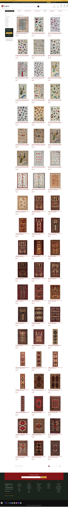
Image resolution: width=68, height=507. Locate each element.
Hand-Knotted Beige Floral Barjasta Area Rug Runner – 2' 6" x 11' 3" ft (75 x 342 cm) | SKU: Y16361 (23, 412)
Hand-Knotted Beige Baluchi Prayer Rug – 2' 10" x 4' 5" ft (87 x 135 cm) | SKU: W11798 (38, 211)
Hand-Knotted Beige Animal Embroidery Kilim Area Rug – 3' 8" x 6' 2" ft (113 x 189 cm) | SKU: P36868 (39, 100)
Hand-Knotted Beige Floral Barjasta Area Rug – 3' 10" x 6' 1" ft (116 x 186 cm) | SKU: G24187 (55, 434)
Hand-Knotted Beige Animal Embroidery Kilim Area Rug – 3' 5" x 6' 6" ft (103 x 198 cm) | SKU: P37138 (22, 100)
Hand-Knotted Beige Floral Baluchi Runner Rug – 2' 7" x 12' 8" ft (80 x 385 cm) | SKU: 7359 (23, 367)
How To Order (29, 485)
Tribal (19, 486)
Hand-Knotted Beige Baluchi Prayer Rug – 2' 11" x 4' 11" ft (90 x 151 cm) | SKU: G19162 (55, 234)
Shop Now (49, 2)
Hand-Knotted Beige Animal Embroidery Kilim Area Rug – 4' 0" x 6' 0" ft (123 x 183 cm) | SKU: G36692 (39, 122)
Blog (39, 489)
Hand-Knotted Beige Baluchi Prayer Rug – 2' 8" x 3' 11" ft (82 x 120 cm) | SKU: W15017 (23, 301)
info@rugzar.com (38, 505)
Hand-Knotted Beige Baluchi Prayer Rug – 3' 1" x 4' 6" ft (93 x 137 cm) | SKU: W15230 (55, 323)
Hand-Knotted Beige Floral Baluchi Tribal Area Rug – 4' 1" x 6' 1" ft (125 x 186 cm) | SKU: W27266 (55, 390)
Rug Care (39, 486)
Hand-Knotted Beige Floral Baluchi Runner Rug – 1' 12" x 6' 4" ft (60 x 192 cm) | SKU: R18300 (54, 345)
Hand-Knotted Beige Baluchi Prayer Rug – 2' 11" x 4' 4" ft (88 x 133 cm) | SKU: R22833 (55, 256)
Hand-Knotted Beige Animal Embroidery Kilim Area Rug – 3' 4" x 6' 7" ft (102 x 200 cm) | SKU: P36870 (55, 78)
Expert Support (54, 2)
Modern (19, 489)
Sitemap (39, 490)
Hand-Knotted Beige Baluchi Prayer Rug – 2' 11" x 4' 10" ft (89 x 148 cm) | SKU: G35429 (38, 234)
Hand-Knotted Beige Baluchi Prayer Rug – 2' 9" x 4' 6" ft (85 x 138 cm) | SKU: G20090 (23, 323)
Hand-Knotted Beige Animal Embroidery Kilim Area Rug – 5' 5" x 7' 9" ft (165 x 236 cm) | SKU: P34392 (22, 167)
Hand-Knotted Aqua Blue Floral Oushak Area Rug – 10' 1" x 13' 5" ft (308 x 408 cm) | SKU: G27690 (23, 33)
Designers (48, 485)
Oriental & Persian (19, 485)
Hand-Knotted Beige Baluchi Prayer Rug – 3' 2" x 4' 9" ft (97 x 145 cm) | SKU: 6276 (23, 345)
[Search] (38, 6)
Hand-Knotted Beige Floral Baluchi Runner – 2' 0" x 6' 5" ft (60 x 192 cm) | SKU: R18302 (39, 367)
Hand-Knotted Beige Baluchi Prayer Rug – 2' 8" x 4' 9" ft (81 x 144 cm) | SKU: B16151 (39, 301)
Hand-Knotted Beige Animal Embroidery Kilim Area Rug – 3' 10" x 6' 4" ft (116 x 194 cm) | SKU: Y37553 (22, 55)
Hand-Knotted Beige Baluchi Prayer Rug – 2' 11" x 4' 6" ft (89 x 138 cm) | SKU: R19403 (39, 278)
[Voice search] (35, 6)
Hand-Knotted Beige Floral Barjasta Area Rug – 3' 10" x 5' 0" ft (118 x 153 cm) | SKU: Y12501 (39, 434)
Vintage (19, 490)
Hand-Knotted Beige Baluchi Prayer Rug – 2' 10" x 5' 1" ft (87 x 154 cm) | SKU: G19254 (23, 234)
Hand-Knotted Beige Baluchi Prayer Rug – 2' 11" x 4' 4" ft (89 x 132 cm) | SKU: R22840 (23, 278)
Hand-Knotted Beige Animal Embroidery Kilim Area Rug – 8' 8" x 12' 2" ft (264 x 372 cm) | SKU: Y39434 (22, 189)
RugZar (30, 505)
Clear (12, 15)
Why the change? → (64, 0)
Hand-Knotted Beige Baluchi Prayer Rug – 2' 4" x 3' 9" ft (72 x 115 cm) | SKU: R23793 (55, 278)
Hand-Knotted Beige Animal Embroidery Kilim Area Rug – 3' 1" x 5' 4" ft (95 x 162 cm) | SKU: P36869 (39, 33)
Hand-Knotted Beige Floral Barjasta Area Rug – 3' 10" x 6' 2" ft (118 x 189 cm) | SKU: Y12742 (39, 457)
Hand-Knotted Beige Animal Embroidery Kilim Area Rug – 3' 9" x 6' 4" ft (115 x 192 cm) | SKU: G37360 (22, 122)
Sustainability (58, 489)
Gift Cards (58, 490)
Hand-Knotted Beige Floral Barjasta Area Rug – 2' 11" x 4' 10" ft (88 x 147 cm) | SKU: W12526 (39, 412)
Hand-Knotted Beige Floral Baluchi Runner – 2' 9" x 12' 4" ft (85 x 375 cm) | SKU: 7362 (55, 367)
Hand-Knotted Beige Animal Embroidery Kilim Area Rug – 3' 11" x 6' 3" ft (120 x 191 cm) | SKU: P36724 (22, 78)
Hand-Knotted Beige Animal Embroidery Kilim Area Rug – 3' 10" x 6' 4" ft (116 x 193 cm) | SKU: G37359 (55, 33)
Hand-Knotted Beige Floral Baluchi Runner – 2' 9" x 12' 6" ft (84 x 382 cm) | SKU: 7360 (23, 390)
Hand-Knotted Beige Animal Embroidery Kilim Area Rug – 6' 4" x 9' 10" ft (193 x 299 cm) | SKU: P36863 (55, 167)
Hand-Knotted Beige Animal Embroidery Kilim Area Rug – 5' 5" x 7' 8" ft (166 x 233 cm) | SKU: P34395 (55, 144)
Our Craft (58, 485)
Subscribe (43, 477)
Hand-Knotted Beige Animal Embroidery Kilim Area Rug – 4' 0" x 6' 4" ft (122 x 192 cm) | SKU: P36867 (55, 122)
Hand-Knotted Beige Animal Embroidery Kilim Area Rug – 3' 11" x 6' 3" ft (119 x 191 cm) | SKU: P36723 (55, 55)
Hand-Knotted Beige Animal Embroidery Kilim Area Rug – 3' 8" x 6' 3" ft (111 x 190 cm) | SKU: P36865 (55, 100)
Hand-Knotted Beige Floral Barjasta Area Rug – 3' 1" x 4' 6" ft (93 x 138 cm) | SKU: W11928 (23, 434)
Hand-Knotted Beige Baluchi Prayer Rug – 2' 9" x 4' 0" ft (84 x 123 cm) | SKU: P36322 (55, 301)
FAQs (29, 489)
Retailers (49, 486)
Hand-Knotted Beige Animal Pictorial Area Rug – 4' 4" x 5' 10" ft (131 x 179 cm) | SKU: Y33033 (55, 189)
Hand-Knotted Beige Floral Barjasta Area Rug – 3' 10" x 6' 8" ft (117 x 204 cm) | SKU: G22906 (55, 457)
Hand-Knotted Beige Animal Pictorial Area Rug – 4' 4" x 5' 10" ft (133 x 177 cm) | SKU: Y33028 (23, 211)
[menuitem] (9, 11)
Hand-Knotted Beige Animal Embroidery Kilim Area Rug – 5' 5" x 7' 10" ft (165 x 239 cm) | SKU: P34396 (39, 144)
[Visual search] (36, 6)
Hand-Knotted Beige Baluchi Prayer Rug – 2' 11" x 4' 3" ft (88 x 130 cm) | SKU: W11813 (23, 256)
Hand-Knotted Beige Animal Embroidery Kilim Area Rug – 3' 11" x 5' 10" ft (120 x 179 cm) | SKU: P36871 (39, 55)
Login (29, 490)
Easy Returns (29, 486)
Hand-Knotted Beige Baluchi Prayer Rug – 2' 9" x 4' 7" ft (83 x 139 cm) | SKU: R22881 (39, 323)
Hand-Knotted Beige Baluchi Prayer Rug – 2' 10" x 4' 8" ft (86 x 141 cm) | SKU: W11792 (55, 211)
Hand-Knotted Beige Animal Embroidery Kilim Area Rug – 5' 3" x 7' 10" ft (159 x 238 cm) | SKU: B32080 (22, 144)
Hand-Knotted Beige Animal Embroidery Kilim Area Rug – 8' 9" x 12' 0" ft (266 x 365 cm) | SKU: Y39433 (39, 189)
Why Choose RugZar (58, 486)
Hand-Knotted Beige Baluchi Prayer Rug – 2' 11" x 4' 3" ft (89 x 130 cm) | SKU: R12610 (39, 256)
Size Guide (39, 485)
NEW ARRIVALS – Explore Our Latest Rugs (41, 2)
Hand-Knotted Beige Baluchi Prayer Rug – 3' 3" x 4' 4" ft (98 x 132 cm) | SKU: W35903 (39, 345)
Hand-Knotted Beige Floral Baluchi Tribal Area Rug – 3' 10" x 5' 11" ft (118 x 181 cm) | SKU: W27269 (39, 390)
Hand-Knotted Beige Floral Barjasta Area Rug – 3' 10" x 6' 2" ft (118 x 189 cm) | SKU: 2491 (23, 457)
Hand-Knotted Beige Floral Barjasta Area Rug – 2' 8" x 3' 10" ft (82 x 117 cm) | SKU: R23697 (55, 412)
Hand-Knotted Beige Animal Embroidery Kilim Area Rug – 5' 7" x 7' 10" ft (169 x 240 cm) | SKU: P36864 (39, 167)
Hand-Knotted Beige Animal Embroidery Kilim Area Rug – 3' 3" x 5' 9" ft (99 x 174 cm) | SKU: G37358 (39, 78)
